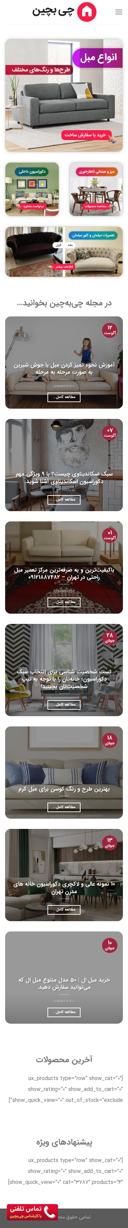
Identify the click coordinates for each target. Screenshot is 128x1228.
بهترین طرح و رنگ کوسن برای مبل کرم (64, 789)
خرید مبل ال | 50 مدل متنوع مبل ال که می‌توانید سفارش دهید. (64, 984)
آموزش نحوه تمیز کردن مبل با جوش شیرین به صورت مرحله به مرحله (64, 369)
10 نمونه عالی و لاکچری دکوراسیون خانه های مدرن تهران (64, 888)
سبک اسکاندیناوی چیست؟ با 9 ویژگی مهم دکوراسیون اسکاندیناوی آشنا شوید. (64, 478)
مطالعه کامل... (64, 397)
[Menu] (119, 11)
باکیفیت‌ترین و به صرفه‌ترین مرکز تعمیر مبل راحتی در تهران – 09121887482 (64, 574)
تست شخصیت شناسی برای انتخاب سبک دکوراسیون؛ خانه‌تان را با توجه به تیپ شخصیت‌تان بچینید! (64, 680)
